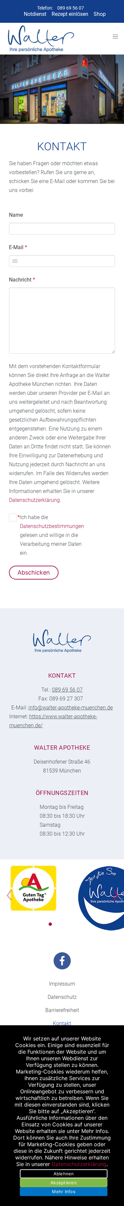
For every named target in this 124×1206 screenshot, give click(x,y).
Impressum (62, 984)
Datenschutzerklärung (34, 500)
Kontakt (62, 1023)
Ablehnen (64, 1173)
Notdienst (35, 14)
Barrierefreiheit (62, 1010)
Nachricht (22, 280)
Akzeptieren (64, 1182)
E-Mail (18, 247)
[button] (50, 924)
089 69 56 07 (70, 8)
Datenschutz (62, 997)
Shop (100, 14)
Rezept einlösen (70, 14)
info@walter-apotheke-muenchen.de (70, 707)
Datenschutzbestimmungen (52, 526)
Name (16, 215)
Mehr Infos (63, 1191)
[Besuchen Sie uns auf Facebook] (62, 960)
